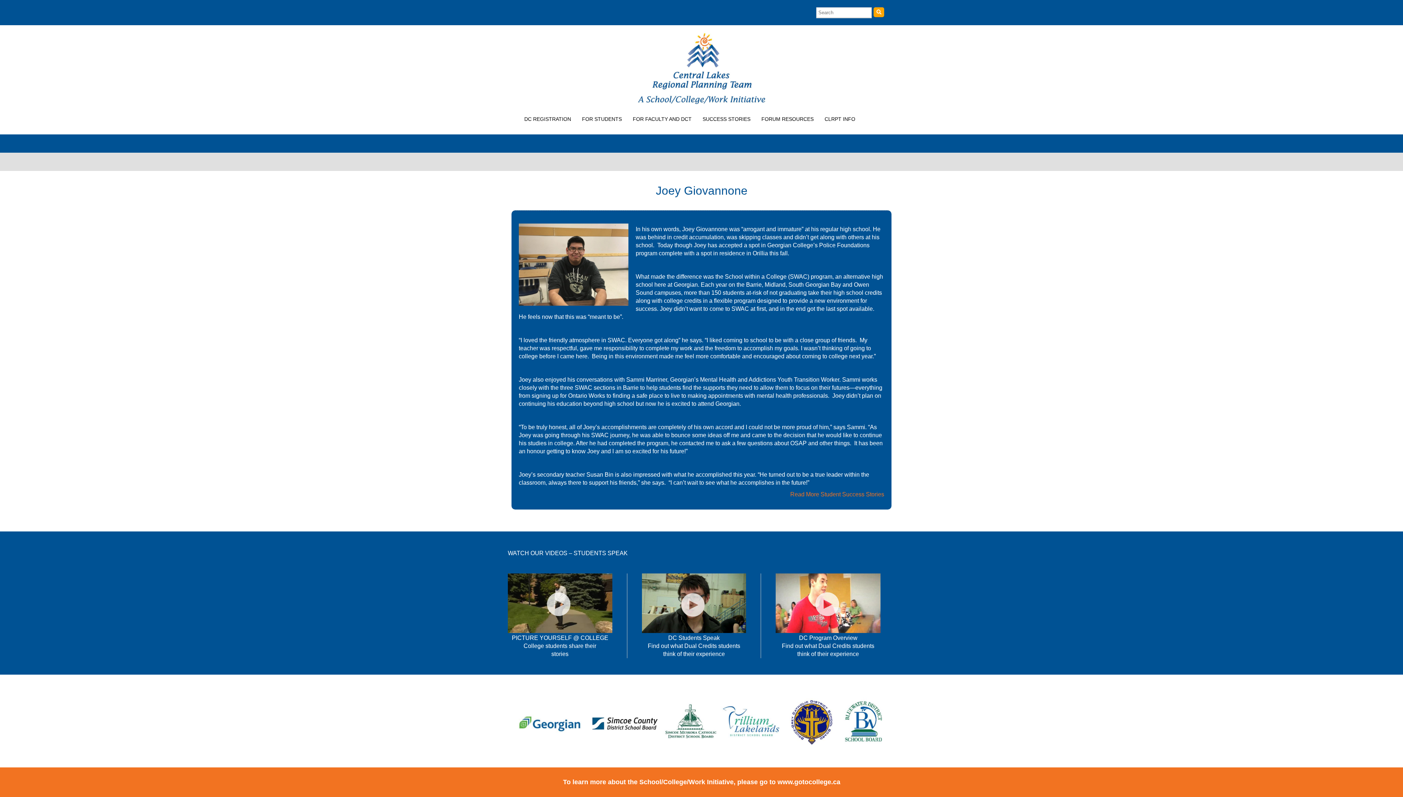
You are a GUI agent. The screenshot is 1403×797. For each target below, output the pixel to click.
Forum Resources (787, 119)
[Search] (879, 12)
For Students (602, 119)
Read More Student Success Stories (837, 494)
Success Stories (726, 119)
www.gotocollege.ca (808, 782)
